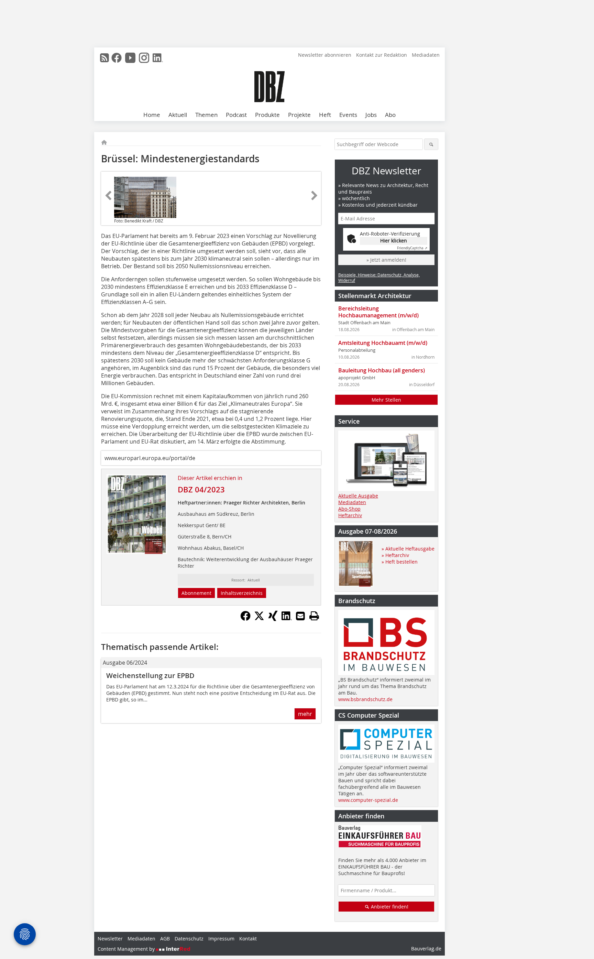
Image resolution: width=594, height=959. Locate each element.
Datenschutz (189, 938)
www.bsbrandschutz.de (365, 699)
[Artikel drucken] (314, 615)
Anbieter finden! (389, 906)
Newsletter (110, 938)
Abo (390, 115)
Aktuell (177, 115)
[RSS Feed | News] (104, 58)
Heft (325, 115)
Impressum (221, 938)
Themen (206, 115)
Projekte (299, 115)
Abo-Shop (349, 508)
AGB (165, 938)
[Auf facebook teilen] (245, 619)
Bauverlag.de (426, 948)
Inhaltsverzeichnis (242, 593)
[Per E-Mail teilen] (300, 615)
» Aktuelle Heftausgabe (408, 548)
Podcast (236, 115)
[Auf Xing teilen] (273, 619)
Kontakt (248, 938)
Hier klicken (393, 240)
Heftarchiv (350, 515)
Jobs (371, 115)
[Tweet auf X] (259, 619)
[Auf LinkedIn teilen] (287, 619)
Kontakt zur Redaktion (381, 55)
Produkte (267, 115)
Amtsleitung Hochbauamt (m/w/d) (382, 343)
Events (348, 115)
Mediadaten (426, 55)
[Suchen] (431, 144)
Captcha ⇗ (412, 248)
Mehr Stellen (386, 399)
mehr (305, 714)
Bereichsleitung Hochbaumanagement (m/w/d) (378, 312)
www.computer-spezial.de (368, 800)
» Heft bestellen (400, 561)
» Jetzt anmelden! (386, 260)
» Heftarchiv (395, 555)
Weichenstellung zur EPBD (150, 675)
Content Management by (127, 949)
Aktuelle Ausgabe (358, 495)
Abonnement (196, 593)
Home (151, 115)
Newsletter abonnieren (324, 55)
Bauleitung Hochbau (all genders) (381, 370)
